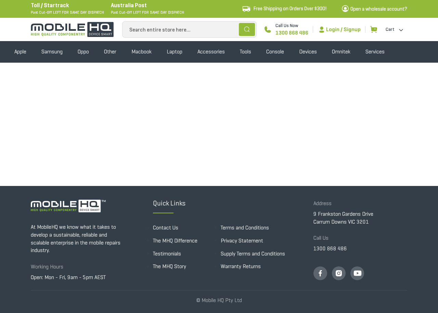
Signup (352, 29)
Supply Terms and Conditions (253, 253)
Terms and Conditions (245, 227)
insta (339, 273)
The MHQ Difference (175, 240)
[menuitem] (20, 52)
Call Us (320, 238)
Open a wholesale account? (378, 9)
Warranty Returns (241, 266)
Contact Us (165, 227)
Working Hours (47, 266)
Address (322, 203)
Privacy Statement (242, 240)
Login (332, 29)
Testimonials (167, 253)
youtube (357, 273)
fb (320, 273)
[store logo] (72, 29)
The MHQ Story (169, 266)
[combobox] (189, 29)
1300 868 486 (291, 32)
